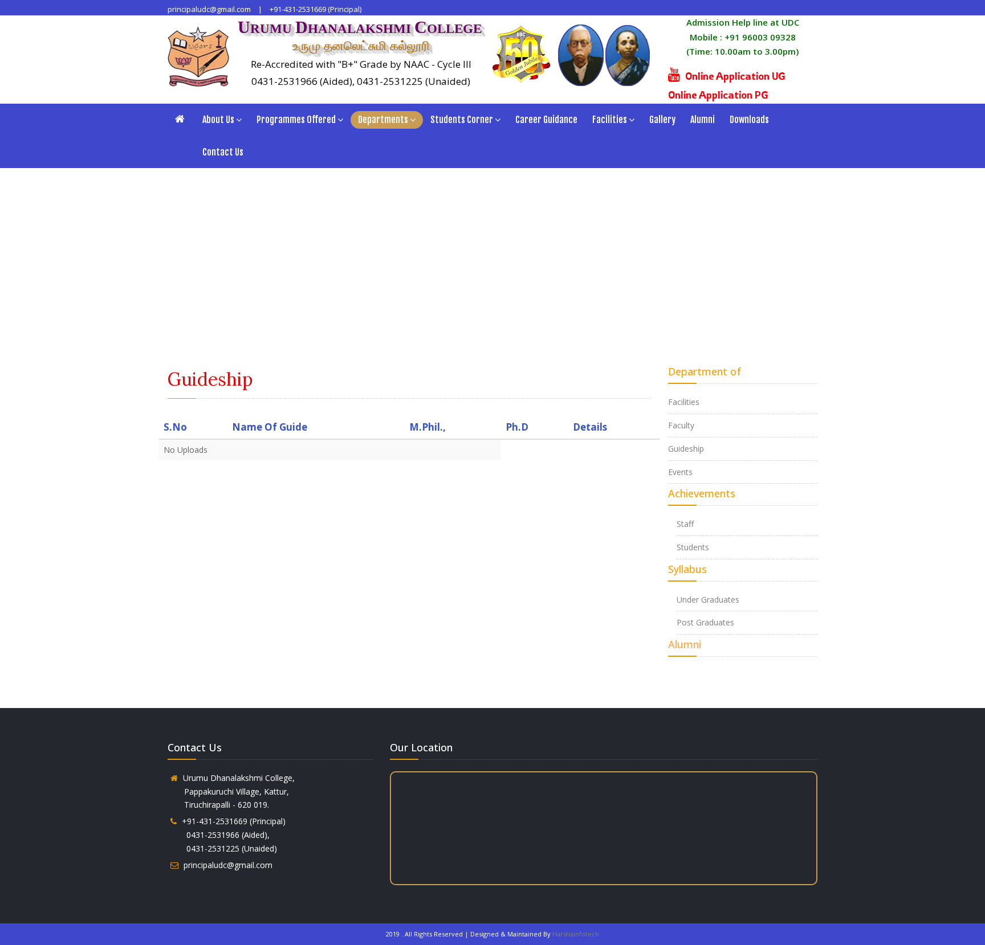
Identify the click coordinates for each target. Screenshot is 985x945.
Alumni (702, 119)
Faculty (681, 425)
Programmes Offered (296, 119)
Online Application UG (735, 75)
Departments (383, 119)
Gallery (662, 119)
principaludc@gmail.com (209, 9)
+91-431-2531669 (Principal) (315, 9)
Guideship (686, 448)
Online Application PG (718, 94)
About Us (218, 119)
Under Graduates (708, 599)
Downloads (749, 119)
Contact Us (222, 152)
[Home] (181, 119)
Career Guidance (546, 119)
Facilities (609, 119)
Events (680, 472)
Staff (685, 523)
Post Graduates (705, 622)
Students (693, 547)
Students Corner (461, 119)
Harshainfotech (575, 934)
